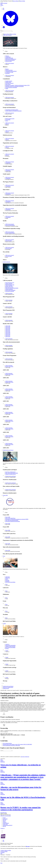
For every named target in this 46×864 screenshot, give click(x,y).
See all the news (3, 812)
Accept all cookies (3, 851)
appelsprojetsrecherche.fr (7, 825)
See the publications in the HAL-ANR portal (11, 745)
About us (4, 822)
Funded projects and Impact (8, 686)
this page (28, 846)
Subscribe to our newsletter (5, 815)
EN (3, 9)
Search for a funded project (8, 687)
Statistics (2, 858)
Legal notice (5, 818)
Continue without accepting (5, 850)
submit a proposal (3, 3)
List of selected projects (7, 743)
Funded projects (6, 688)
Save (1, 862)
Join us (1, 5)
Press (1, 4)
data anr (4, 826)
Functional (2, 854)
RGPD (4, 817)
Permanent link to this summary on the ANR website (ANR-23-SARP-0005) (17, 744)
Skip (1, 853)
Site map (4, 819)
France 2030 (5, 824)
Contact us (2, 828)
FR (3, 8)
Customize (2, 852)
